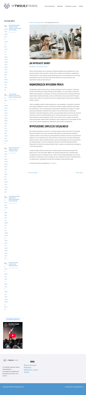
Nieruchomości (50, 6)
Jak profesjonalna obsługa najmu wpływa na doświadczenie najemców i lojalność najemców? (14, 199)
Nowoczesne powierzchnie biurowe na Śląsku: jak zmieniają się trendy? (14, 149)
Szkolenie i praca (70, 6)
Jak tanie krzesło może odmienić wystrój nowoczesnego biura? (13, 264)
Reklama (60, 6)
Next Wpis (80, 172)
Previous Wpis (32, 172)
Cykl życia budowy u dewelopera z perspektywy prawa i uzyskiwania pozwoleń (15, 95)
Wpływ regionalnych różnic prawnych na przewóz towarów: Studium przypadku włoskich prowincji (15, 28)
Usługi (81, 6)
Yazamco (53, 163)
